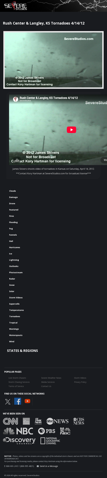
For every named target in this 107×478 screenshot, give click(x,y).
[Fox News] (38, 421)
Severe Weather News (51, 378)
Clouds (12, 191)
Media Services (48, 382)
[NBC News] (18, 430)
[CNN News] (10, 421)
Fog (11, 228)
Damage (13, 197)
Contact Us (46, 386)
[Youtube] (27, 401)
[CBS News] (78, 421)
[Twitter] (7, 401)
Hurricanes (14, 247)
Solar (11, 291)
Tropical (13, 322)
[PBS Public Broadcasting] (46, 430)
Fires (11, 216)
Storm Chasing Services (19, 382)
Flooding (13, 222)
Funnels (13, 234)
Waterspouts (15, 335)
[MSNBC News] (65, 430)
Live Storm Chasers (17, 378)
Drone (12, 203)
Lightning (14, 260)
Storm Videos (16, 297)
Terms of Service (16, 386)
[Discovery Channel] (19, 440)
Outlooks (13, 266)
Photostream (16, 272)
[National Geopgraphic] (50, 440)
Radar (12, 278)
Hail (11, 241)
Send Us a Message (49, 466)
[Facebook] (17, 401)
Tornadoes (14, 316)
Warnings (14, 329)
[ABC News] (57, 421)
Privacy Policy (80, 382)
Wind (11, 341)
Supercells (14, 303)
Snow (11, 285)
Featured (13, 209)
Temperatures (16, 310)
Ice (10, 253)
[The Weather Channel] (26, 421)
